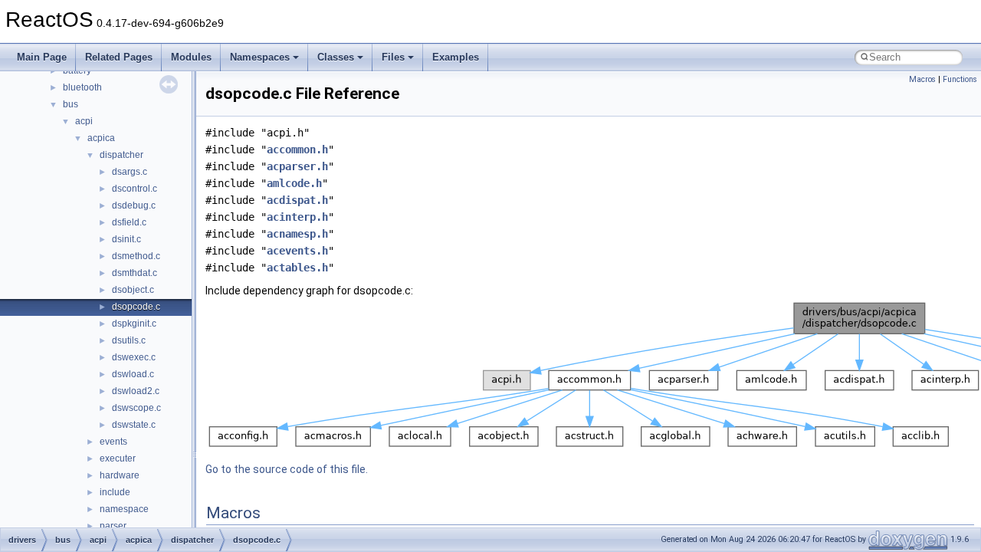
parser (113, 526)
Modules (191, 57)
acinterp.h (297, 217)
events (113, 441)
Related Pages (119, 57)
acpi (84, 121)
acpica (101, 138)
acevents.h (297, 251)
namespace (124, 509)
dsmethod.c (136, 256)
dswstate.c (134, 424)
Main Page (42, 57)
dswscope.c (136, 407)
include (115, 492)
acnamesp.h (297, 234)
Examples (455, 57)
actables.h (297, 267)
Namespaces (260, 57)
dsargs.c (129, 171)
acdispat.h (297, 200)
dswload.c (133, 374)
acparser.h (297, 166)
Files (393, 57)
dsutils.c (129, 340)
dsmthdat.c (134, 273)
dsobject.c (133, 289)
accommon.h (297, 149)
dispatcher (121, 155)
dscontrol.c (134, 188)
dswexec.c (134, 357)
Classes (335, 57)
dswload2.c (135, 391)
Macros (922, 79)
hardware (119, 475)
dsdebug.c (134, 205)
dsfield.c (129, 222)
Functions (960, 79)
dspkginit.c (134, 323)
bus (70, 104)
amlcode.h (294, 183)
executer (118, 458)
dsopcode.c (136, 306)
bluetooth (82, 87)
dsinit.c (126, 239)
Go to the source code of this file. (286, 469)
